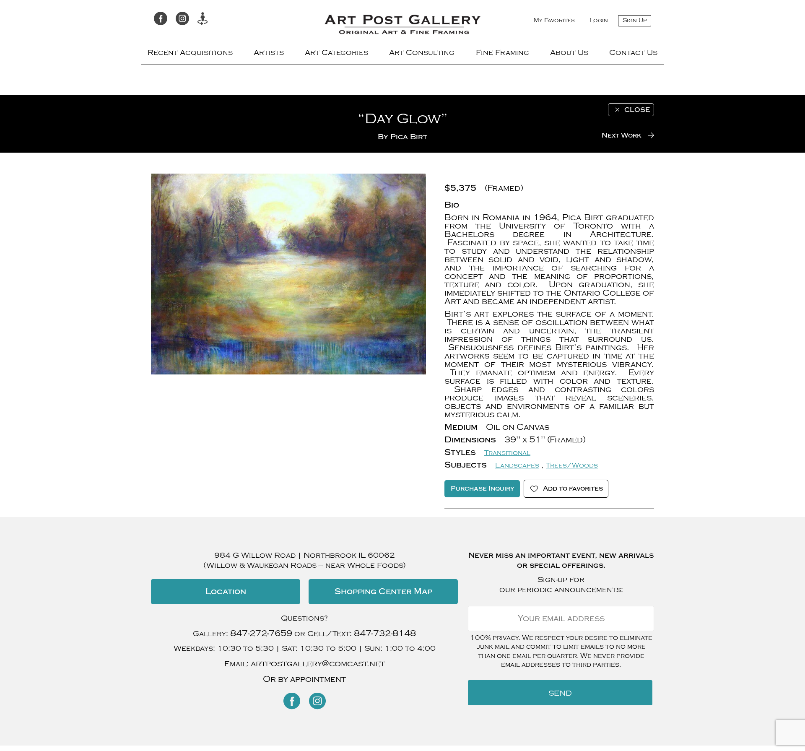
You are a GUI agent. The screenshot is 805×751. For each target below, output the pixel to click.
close (637, 110)
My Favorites (554, 20)
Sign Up (635, 20)
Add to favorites (573, 488)
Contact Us (633, 52)
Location (225, 591)
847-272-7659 (261, 633)
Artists (269, 52)
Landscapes (517, 465)
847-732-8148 (385, 633)
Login (598, 20)
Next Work (621, 135)
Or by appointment (304, 679)
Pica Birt (408, 137)
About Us (569, 52)
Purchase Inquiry (482, 488)
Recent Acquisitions (190, 52)
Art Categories (336, 52)
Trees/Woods (572, 465)
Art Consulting (421, 52)
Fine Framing (502, 52)
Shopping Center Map (383, 591)
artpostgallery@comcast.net (318, 663)
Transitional (507, 453)
